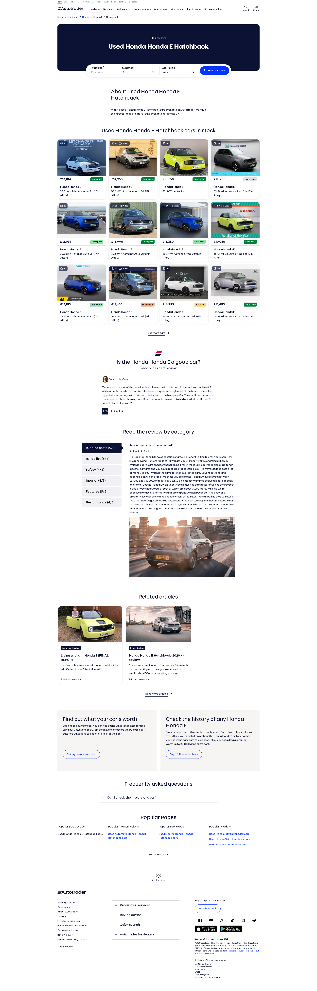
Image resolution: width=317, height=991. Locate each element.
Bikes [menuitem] (72, 2)
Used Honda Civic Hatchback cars (229, 839)
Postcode (96, 68)
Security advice (66, 902)
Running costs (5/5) (100, 448)
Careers (61, 916)
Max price (168, 68)
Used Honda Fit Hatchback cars (228, 844)
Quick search (130, 925)
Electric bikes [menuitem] (131, 2)
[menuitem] (95, 9)
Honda (85, 17)
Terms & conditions (67, 930)
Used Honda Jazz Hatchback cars (229, 834)
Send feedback (208, 908)
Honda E (97, 17)
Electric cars (194, 9)
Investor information (68, 921)
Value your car (142, 9)
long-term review (165, 399)
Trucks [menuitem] (106, 2)
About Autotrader (67, 912)
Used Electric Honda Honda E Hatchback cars (176, 836)
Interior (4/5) (96, 480)
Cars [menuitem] (59, 2)
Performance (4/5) (100, 502)
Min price (128, 68)
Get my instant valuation (81, 754)
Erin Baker (123, 379)
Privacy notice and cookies (72, 926)
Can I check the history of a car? (132, 797)
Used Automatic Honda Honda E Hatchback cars (127, 836)
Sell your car (124, 9)
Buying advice (131, 915)
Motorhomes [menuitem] (83, 2)
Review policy (65, 935)
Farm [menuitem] (113, 2)
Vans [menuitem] (66, 2)
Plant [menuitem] (120, 2)
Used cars (94, 9)
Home (60, 17)
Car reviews (161, 9)
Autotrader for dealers (137, 934)
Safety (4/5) (95, 470)
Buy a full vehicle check (184, 754)
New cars (108, 9)
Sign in (256, 10)
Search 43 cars (216, 70)
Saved (246, 10)
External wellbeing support (72, 939)
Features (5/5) (96, 491)
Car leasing (177, 9)
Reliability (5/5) (97, 459)
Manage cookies (65, 947)
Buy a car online (213, 9)
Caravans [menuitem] (96, 2)
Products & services (135, 905)
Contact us (63, 907)
